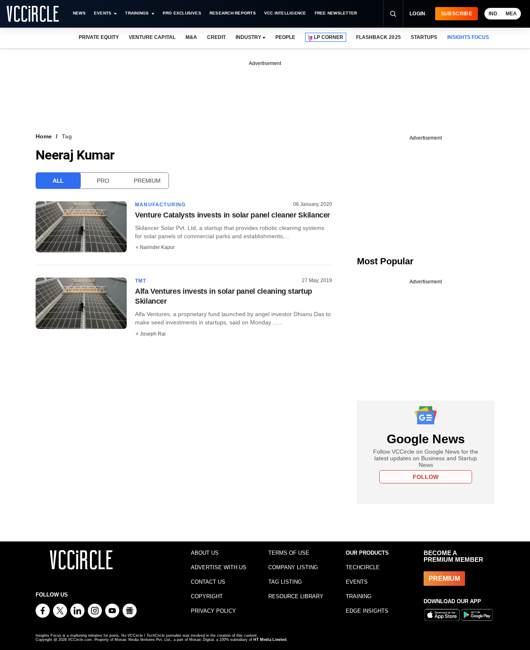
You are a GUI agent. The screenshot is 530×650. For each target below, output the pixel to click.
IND (493, 14)
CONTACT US (208, 582)
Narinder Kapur (157, 247)
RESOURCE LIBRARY (295, 596)
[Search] (393, 13)
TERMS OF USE (288, 553)
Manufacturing (160, 205)
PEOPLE (285, 37)
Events (102, 13)
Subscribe (456, 14)
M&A (191, 37)
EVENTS (357, 582)
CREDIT (216, 37)
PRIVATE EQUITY (99, 37)
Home (44, 136)
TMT (141, 281)
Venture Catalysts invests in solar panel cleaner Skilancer (232, 215)
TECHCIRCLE (363, 567)
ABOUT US (205, 553)
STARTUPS (424, 37)
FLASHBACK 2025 (378, 37)
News (79, 13)
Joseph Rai (153, 334)
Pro (103, 180)
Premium (147, 180)
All (58, 180)
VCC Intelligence (285, 13)
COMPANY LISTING (293, 567)
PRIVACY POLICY (213, 611)
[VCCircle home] (32, 13)
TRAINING (358, 596)
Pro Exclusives (182, 13)
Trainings (137, 13)
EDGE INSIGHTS (367, 611)
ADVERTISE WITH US (218, 567)
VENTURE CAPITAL (152, 37)
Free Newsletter (336, 13)
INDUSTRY (248, 37)
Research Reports (233, 13)
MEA (511, 14)
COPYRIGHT (207, 596)
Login (418, 14)
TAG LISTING (285, 582)
